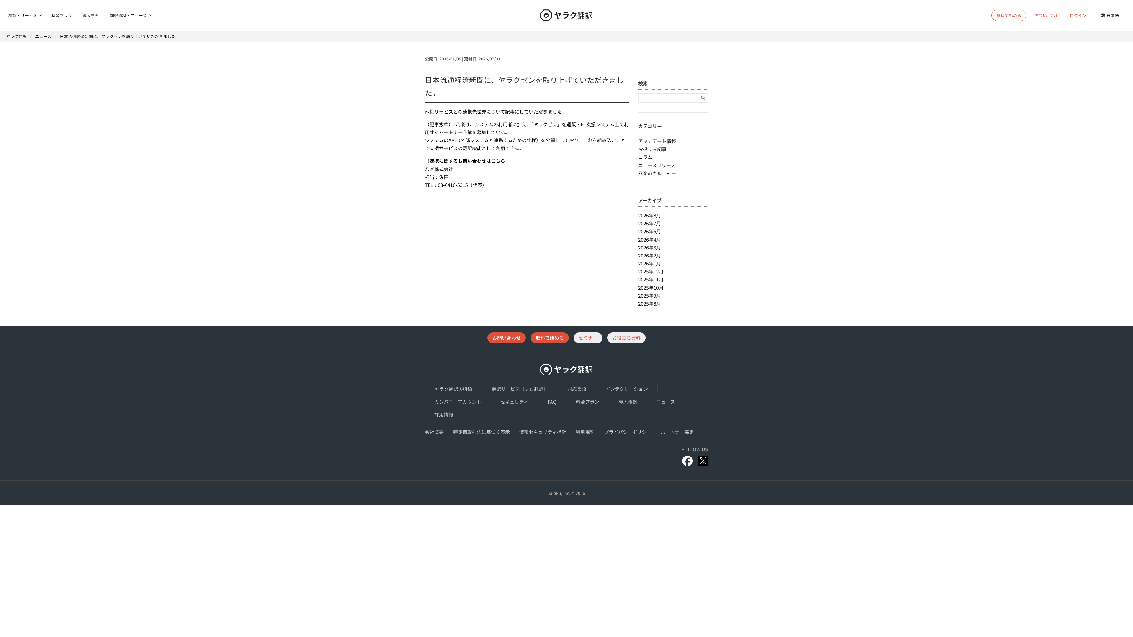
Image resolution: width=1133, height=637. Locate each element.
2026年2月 (649, 255)
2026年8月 (649, 215)
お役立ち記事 (652, 148)
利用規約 (585, 431)
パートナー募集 (677, 431)
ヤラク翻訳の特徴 (453, 388)
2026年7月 (649, 223)
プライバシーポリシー (627, 431)
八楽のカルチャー (657, 173)
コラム (645, 156)
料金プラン (61, 15)
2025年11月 (651, 279)
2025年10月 (651, 287)
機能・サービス (22, 15)
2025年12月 (651, 271)
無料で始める (550, 337)
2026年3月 (649, 247)
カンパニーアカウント (457, 401)
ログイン (1078, 15)
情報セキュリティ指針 (542, 431)
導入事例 (91, 15)
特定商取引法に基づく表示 (481, 431)
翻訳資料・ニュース (128, 15)
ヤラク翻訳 (16, 36)
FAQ (552, 401)
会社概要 (434, 431)
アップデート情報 (657, 141)
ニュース (43, 36)
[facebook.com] (687, 461)
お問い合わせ (1046, 15)
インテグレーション (626, 388)
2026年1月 (649, 263)
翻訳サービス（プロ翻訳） (520, 388)
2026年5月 (649, 231)
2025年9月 (649, 295)
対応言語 (576, 388)
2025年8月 (649, 303)
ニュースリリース (656, 165)
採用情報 (443, 414)
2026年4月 (649, 239)
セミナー (588, 337)
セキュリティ (514, 401)
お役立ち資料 (626, 337)
